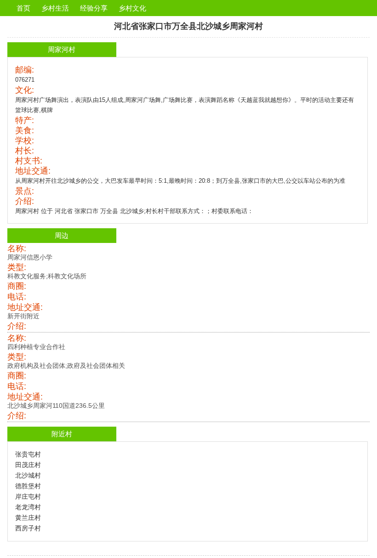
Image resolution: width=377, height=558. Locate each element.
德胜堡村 (28, 486)
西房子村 (28, 528)
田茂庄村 (28, 464)
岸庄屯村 (28, 496)
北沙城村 (28, 475)
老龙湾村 (28, 507)
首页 (23, 8)
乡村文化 (132, 8)
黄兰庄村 (28, 517)
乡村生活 (55, 8)
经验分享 (94, 8)
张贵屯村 (28, 454)
